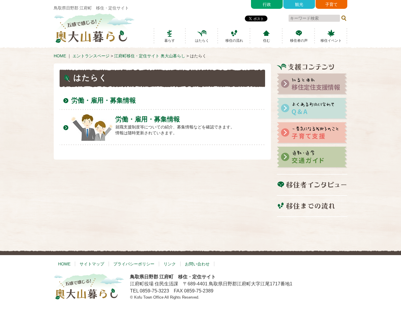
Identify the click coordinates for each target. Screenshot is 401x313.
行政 (267, 4)
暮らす (169, 41)
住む (266, 41)
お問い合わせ (197, 264)
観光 (299, 4)
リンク (170, 264)
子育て (331, 4)
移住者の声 (299, 41)
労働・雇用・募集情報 (103, 100)
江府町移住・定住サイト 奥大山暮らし (149, 55)
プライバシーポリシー (133, 264)
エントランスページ (91, 55)
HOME (60, 55)
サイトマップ (92, 264)
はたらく (202, 41)
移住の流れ (234, 41)
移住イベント (331, 41)
